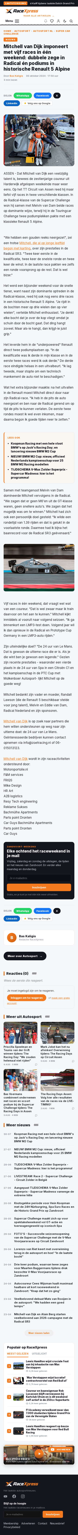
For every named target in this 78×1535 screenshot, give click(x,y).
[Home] (21, 11)
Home (7, 31)
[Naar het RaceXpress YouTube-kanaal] (39, 1455)
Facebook (42, 95)
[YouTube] (5, 1496)
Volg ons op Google (39, 103)
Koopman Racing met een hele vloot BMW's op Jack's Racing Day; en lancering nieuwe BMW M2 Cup (37, 447)
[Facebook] (14, 1496)
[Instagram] (23, 1496)
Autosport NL (43, 31)
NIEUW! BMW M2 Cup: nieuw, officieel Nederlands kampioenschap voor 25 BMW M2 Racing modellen (38, 460)
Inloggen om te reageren (27, 997)
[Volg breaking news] (46, 21)
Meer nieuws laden (39, 1333)
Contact (42, 1523)
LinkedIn (11, 103)
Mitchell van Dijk (16, 721)
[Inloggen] (58, 21)
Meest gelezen (17, 1354)
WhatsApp (22, 95)
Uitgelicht (39, 1354)
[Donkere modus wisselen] (65, 21)
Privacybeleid (12, 1527)
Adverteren (28, 1523)
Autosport (22, 31)
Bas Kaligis (16, 75)
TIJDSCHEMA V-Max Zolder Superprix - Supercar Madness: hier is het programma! (39, 473)
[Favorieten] (52, 21)
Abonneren (63, 1449)
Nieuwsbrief (57, 1523)
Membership (11, 1523)
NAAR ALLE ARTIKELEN (39, 15)
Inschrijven (39, 887)
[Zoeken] (71, 21)
